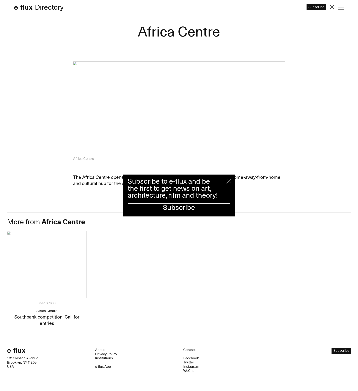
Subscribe (179, 207)
